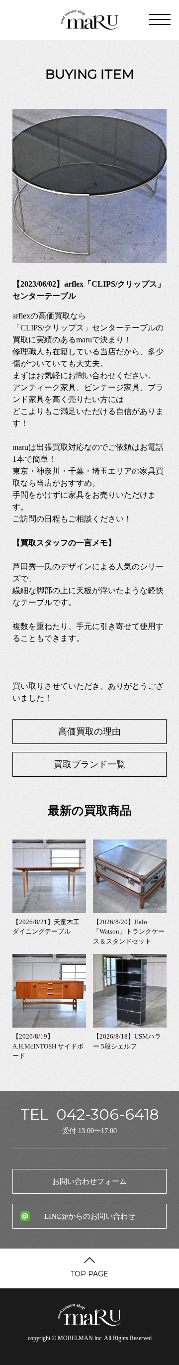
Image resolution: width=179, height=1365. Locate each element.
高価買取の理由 (89, 731)
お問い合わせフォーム (89, 1181)
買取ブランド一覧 (89, 764)
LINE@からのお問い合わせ (89, 1216)
